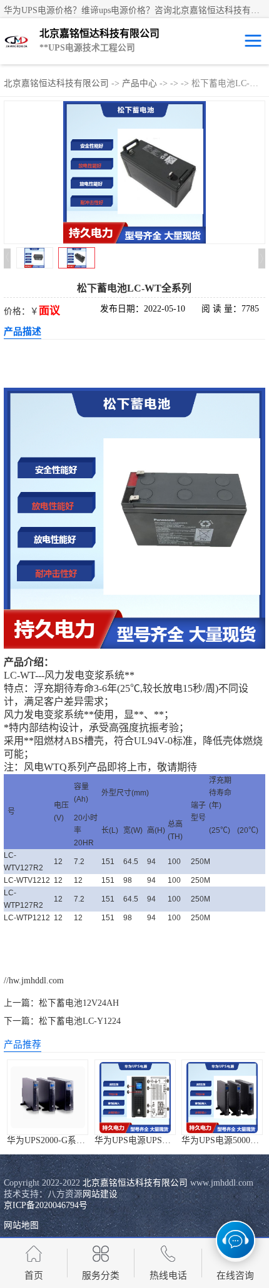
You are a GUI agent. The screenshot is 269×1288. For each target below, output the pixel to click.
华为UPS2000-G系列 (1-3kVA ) (65, 1140)
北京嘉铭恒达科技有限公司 (56, 83)
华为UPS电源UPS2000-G (141, 1140)
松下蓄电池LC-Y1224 (80, 1021)
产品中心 (139, 83)
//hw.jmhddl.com (34, 980)
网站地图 (21, 1225)
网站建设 (100, 1194)
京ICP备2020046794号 (46, 1205)
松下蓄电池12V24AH (79, 1003)
